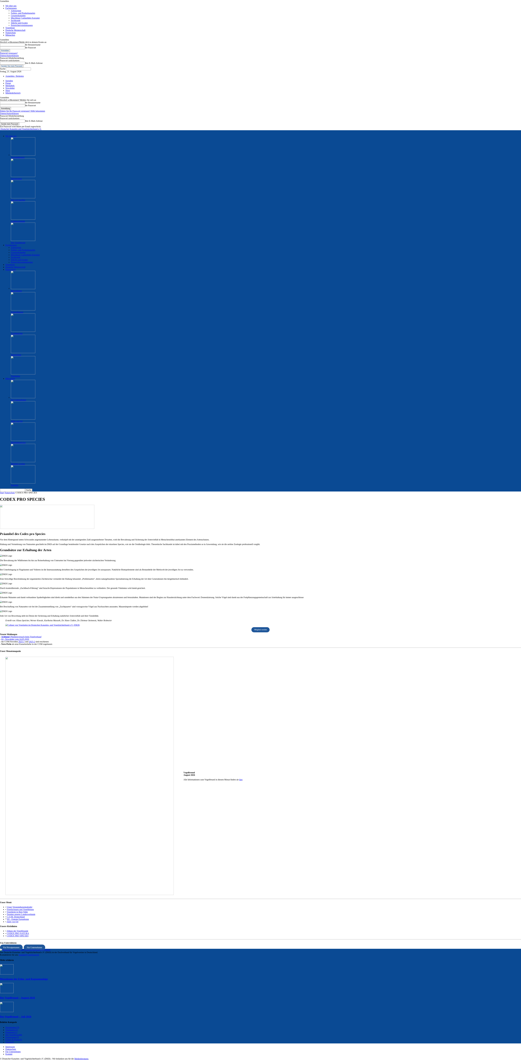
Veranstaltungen (18, 157)
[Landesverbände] (23, 219)
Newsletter (10, 88)
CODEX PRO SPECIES (17, 936)
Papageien (11, 1032)
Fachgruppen (11, 8)
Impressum (10, 1047)
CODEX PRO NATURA (18, 933)
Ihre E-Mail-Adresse (34, 63)
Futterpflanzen (17, 312)
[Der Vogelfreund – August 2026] (7, 992)
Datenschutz (10, 1049)
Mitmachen (10, 35)
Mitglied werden (18, 464)
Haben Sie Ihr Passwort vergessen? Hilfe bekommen (22, 111)
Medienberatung (81, 1059)
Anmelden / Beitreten (14, 76)
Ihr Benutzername (32, 45)
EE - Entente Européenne (18, 919)
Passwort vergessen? (9, 53)
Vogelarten (15, 376)
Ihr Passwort (30, 47)
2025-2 (32, 641)
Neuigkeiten (12, 1027)
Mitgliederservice (18, 442)
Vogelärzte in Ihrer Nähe (17, 912)
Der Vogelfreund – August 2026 (17, 997)
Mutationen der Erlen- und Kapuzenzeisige (24, 979)
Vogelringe (10, 28)
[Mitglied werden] (23, 461)
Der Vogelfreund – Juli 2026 (15, 1016)
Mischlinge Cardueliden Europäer (25, 18)
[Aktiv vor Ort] (23, 419)
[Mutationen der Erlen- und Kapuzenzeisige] (7, 974)
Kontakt (8, 1054)
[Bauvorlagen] (23, 288)
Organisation (16, 179)
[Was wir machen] (23, 197)
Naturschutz (10, 33)
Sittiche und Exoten (19, 23)
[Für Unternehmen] (23, 397)
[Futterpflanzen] (23, 310)
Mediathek (10, 85)
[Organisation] (23, 176)
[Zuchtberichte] (23, 331)
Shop (7, 90)
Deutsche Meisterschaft (15, 30)
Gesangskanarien (18, 15)
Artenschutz (16, 11)
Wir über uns (10, 6)
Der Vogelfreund (18, 242)
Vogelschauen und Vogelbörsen (20, 909)
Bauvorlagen (16, 291)
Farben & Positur (13, 1040)
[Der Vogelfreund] (23, 240)
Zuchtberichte (17, 333)
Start (2, 492)
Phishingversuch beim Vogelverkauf (21, 637)
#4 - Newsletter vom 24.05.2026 (15, 639)
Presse (8, 83)
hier (240, 779)
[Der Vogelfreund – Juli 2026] (7, 1011)
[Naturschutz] (23, 352)
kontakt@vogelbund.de (29, 955)
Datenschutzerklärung (9, 55)
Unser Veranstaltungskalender (19, 907)
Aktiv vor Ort (17, 421)
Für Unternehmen (18, 400)
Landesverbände (18, 221)
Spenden (9, 81)
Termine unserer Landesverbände (21, 914)
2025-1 (21, 641)
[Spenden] (23, 483)
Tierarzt (9, 1042)
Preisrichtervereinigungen (22, 25)
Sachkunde (15, 20)
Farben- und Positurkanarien (23, 13)
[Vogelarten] (23, 374)
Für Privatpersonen (11, 947)
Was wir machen (18, 200)
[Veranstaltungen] (23, 155)
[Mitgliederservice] (23, 440)
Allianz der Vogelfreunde (17, 931)
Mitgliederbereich (12, 93)
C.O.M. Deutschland (16, 917)
